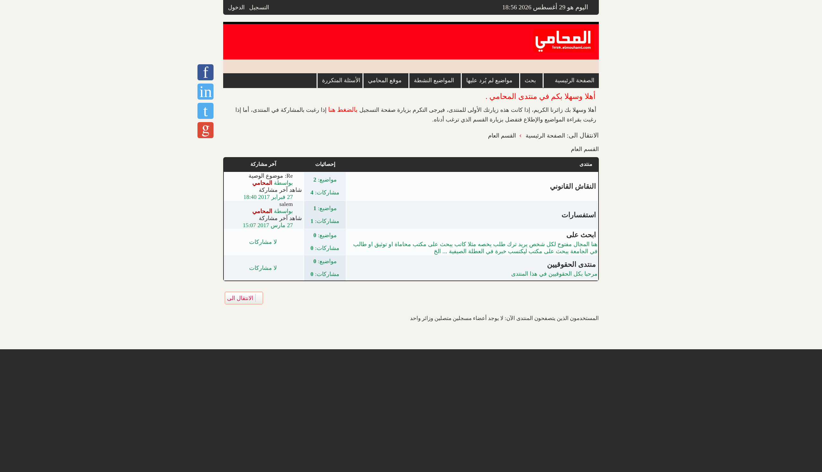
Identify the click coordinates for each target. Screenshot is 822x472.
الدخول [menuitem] (236, 7)
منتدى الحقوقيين (571, 264)
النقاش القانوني (573, 186)
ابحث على (581, 235)
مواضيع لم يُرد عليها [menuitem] (489, 80)
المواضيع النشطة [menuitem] (434, 80)
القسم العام (585, 149)
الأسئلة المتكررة (341, 80)
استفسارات (579, 215)
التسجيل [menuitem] (259, 7)
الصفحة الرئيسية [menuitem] (574, 80)
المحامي (262, 183)
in (205, 92)
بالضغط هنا (343, 109)
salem (286, 204)
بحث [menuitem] (530, 80)
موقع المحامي (385, 80)
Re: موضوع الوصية (271, 176)
